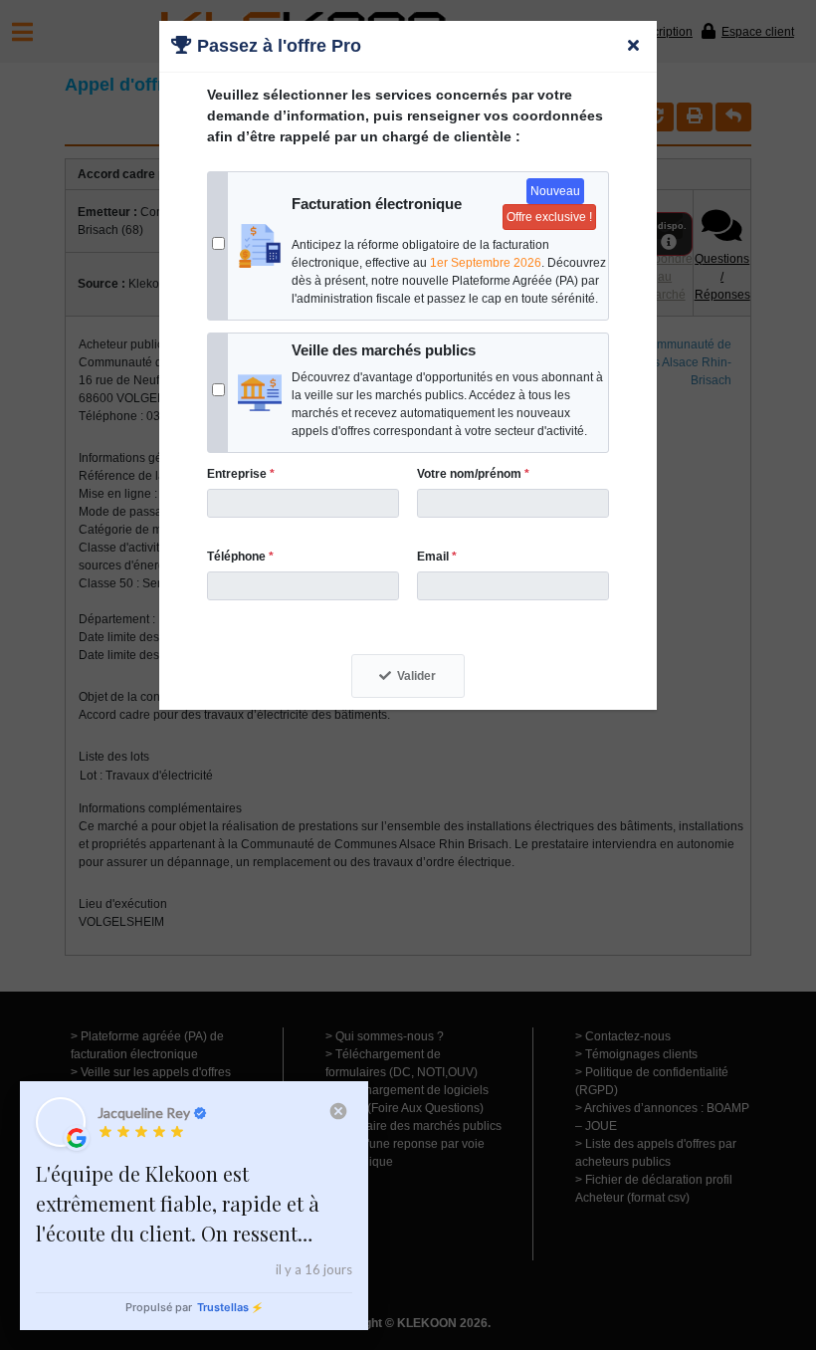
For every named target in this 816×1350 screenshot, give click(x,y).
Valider (416, 676)
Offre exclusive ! (549, 217)
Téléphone (240, 556)
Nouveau (555, 191)
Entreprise (241, 474)
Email (437, 556)
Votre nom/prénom (473, 474)
